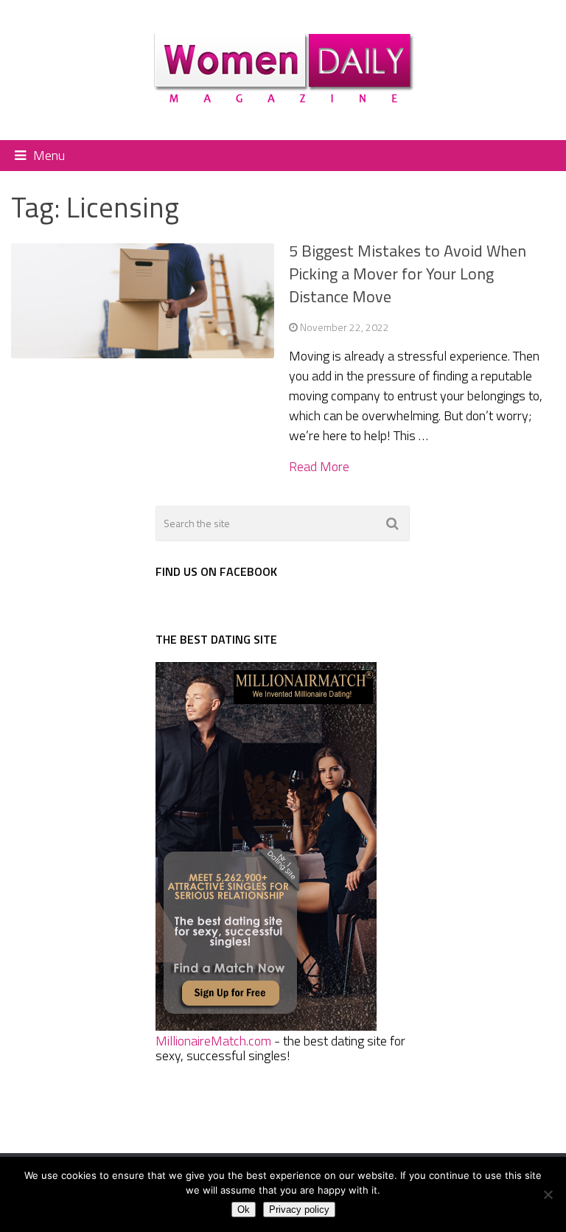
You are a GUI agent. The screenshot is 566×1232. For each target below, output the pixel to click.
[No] (547, 1194)
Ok (243, 1209)
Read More (319, 466)
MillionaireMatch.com (213, 1041)
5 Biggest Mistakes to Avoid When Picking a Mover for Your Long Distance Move (407, 273)
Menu (49, 155)
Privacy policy (299, 1209)
